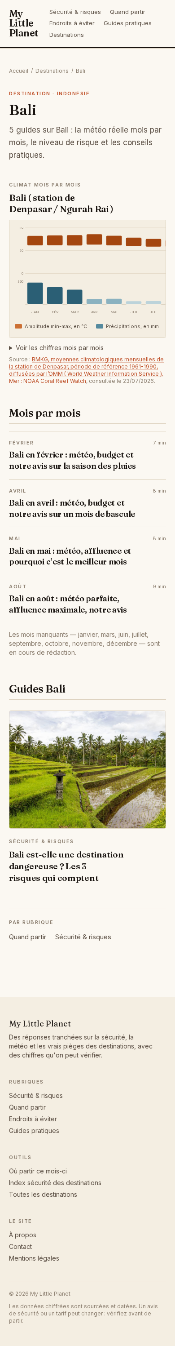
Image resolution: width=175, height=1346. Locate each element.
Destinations (66, 34)
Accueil (18, 70)
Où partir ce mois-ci (38, 1171)
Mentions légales (34, 1258)
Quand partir (127, 11)
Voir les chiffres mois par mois (60, 347)
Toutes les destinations (43, 1194)
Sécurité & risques (75, 11)
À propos (22, 1235)
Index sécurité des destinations (55, 1182)
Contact (20, 1246)
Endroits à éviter (72, 23)
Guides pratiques (128, 23)
